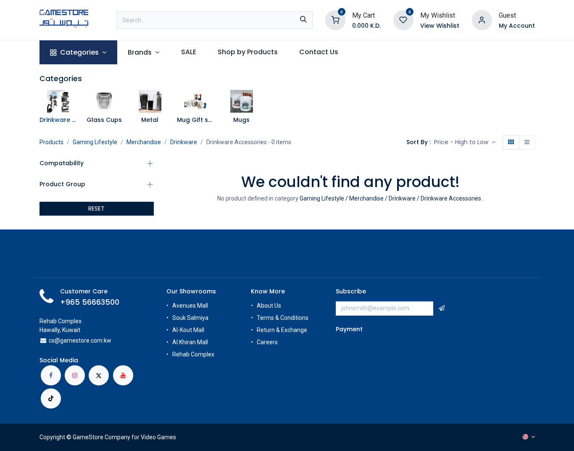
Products (51, 142)
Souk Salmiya (191, 317)
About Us (269, 305)
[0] (335, 20)
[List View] (527, 142)
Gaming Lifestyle (95, 142)
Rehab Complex (193, 354)
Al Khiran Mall (190, 342)
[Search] (303, 20)
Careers (268, 342)
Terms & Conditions (282, 317)
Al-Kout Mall (188, 330)
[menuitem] (78, 52)
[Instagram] (75, 375)
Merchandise (143, 142)
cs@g (56, 340)
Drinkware (183, 142)
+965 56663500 (89, 302)
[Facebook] (51, 375)
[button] (465, 142)
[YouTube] (123, 375)
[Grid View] (511, 142)
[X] (99, 375)
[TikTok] (51, 398)
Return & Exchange (282, 330)
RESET (96, 208)
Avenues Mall (190, 305)
